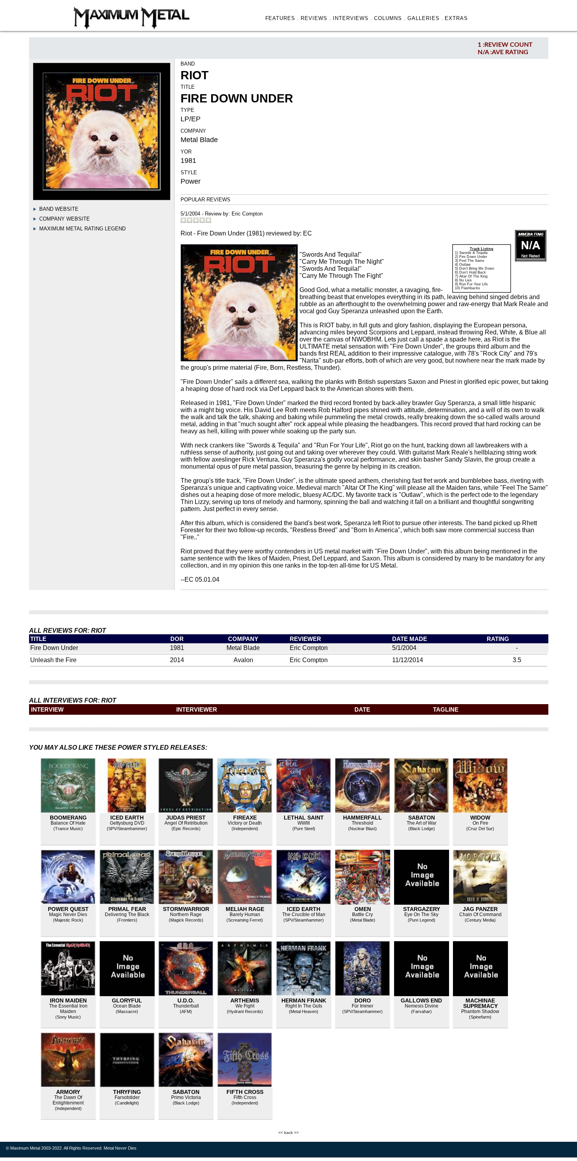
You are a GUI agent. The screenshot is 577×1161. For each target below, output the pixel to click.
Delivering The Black (127, 914)
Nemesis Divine (421, 1006)
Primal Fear (127, 909)
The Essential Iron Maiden (68, 1008)
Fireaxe (245, 817)
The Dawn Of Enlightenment (68, 1100)
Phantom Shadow (480, 1011)
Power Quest (68, 909)
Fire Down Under (54, 647)
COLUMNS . (390, 18)
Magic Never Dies (68, 914)
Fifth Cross (244, 1092)
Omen (362, 909)
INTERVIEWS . (353, 18)
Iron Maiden (68, 1000)
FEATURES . (282, 18)
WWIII (304, 823)
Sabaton (421, 817)
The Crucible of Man (303, 914)
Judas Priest (186, 817)
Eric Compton (247, 214)
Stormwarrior (186, 909)
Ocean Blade (127, 1006)
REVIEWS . (316, 18)
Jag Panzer (480, 909)
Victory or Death (245, 823)
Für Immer (362, 1006)
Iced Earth (127, 817)
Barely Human (245, 914)
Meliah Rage (245, 909)
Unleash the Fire (53, 660)
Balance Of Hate (68, 823)
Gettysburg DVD (127, 823)
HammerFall (362, 817)
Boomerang (68, 817)
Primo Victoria (186, 1097)
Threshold (362, 823)
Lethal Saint (304, 817)
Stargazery (421, 909)
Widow (480, 817)
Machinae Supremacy (480, 1003)
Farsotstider (127, 1097)
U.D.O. (185, 1000)
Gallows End (421, 1000)
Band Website (59, 209)
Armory (68, 1092)
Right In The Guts (303, 1006)
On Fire (480, 823)
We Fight (245, 1006)
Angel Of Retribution (186, 823)
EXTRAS (456, 18)
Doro (362, 1000)
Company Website (64, 219)
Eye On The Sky (421, 914)
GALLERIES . (425, 18)
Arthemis (244, 1000)
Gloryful (127, 1000)
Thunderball (186, 1006)
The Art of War (421, 823)
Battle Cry (362, 914)
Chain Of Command (480, 914)
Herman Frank (303, 1000)
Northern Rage (186, 914)
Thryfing (127, 1092)
